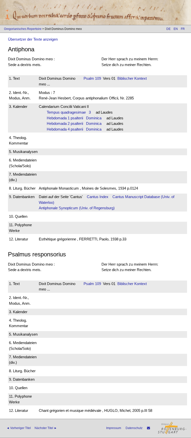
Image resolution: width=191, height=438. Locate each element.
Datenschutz (134, 428)
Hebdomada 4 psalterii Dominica (74, 129)
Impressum (113, 428)
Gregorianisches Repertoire (23, 29)
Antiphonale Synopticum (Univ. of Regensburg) (77, 208)
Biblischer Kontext (132, 78)
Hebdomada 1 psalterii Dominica (74, 118)
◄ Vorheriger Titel (18, 428)
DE (168, 29)
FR (183, 29)
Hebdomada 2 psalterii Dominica (74, 123)
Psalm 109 (92, 78)
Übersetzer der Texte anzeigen (33, 39)
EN (176, 29)
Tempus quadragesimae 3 (69, 112)
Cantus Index (97, 197)
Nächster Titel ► (46, 428)
